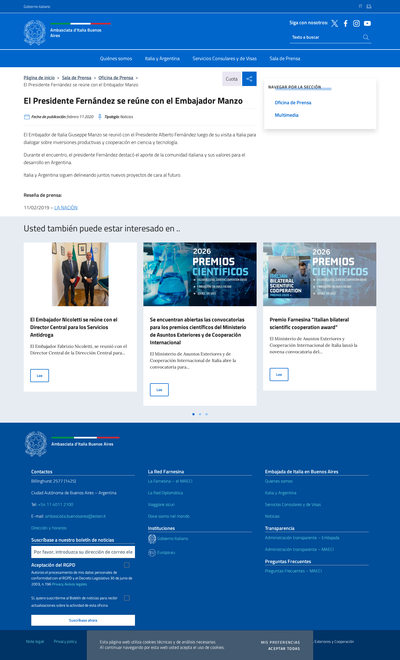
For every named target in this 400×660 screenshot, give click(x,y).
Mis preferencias (280, 642)
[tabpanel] (80, 325)
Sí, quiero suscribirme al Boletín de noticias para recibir (74, 598)
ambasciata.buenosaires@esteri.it (75, 516)
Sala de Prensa (76, 77)
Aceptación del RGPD (53, 565)
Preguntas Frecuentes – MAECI (293, 570)
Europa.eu (165, 552)
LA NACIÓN (66, 207)
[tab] (193, 414)
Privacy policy (65, 641)
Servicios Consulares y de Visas (293, 504)
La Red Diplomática (165, 492)
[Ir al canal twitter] (333, 23)
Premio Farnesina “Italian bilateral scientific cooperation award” (309, 323)
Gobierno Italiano (172, 538)
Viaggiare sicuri (161, 504)
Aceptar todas (284, 648)
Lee (43, 375)
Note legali (35, 641)
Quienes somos (279, 481)
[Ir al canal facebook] (344, 23)
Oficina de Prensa (116, 77)
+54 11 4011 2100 (55, 504)
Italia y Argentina (280, 492)
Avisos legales (75, 584)
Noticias (272, 516)
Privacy (58, 584)
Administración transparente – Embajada (302, 537)
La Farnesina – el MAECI (170, 481)
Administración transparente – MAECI (299, 549)
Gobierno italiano (37, 6)
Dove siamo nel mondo (168, 516)
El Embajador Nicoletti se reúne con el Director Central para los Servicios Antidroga (73, 327)
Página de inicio (39, 77)
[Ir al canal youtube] (366, 23)
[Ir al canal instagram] (355, 23)
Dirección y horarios (48, 527)
